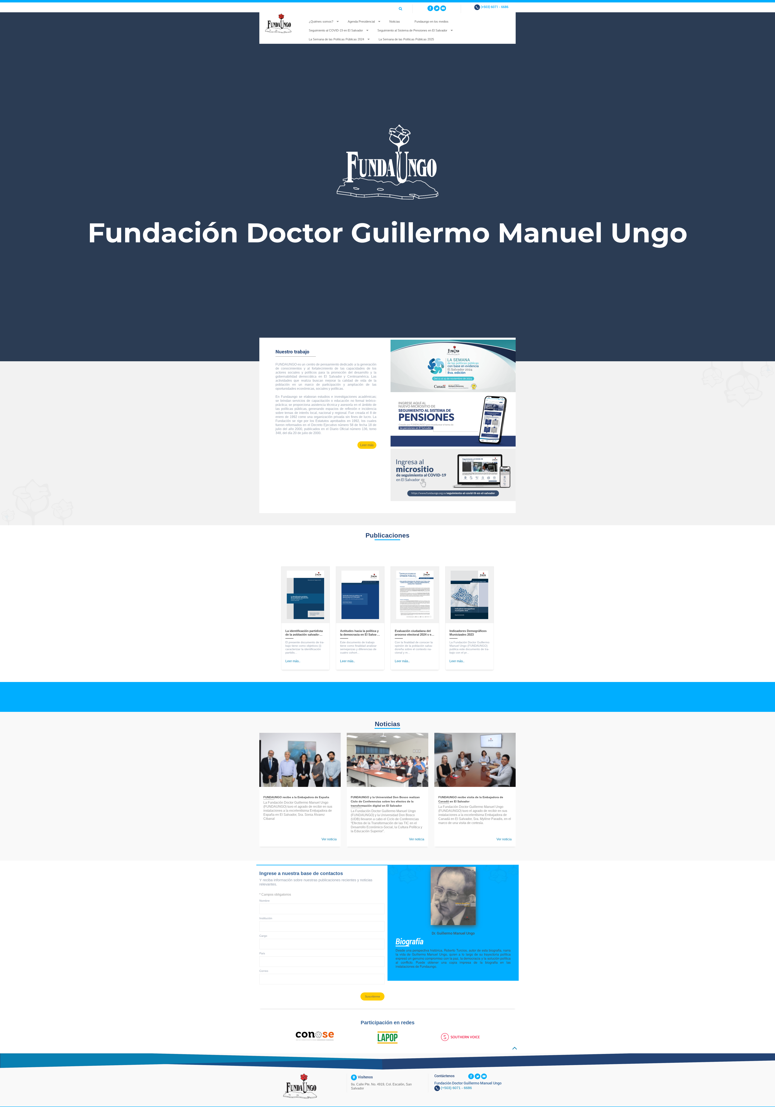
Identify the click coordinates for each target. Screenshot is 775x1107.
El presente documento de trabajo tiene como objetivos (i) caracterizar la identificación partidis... (304, 647)
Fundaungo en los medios (431, 21)
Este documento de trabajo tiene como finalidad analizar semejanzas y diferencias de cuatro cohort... (358, 647)
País (262, 953)
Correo (263, 970)
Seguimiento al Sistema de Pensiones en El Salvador (412, 30)
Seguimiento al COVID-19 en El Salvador (336, 30)
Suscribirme (372, 996)
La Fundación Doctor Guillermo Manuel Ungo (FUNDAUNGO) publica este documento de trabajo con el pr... (469, 647)
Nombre (264, 900)
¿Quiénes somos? (321, 21)
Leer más (367, 445)
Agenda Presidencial (361, 21)
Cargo (263, 935)
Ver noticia (329, 839)
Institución (265, 918)
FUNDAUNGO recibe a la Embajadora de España (296, 797)
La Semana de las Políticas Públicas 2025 (406, 39)
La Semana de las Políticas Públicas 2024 (336, 39)
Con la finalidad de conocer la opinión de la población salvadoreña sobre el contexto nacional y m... (414, 647)
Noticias (394, 21)
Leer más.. (292, 661)
